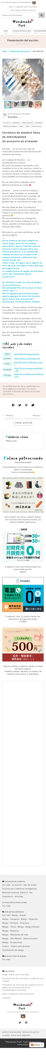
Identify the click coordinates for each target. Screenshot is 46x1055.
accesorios (17, 885)
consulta (6, 997)
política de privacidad (11, 1032)
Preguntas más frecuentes (26, 7)
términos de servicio (30, 1032)
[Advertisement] (23, 773)
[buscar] (42, 15)
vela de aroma (29, 885)
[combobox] (20, 15)
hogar (5, 974)
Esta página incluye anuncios (23, 10)
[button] (36, 1045)
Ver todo (6, 885)
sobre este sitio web (19, 974)
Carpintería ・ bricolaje (12, 896)
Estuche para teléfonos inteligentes (19, 888)
